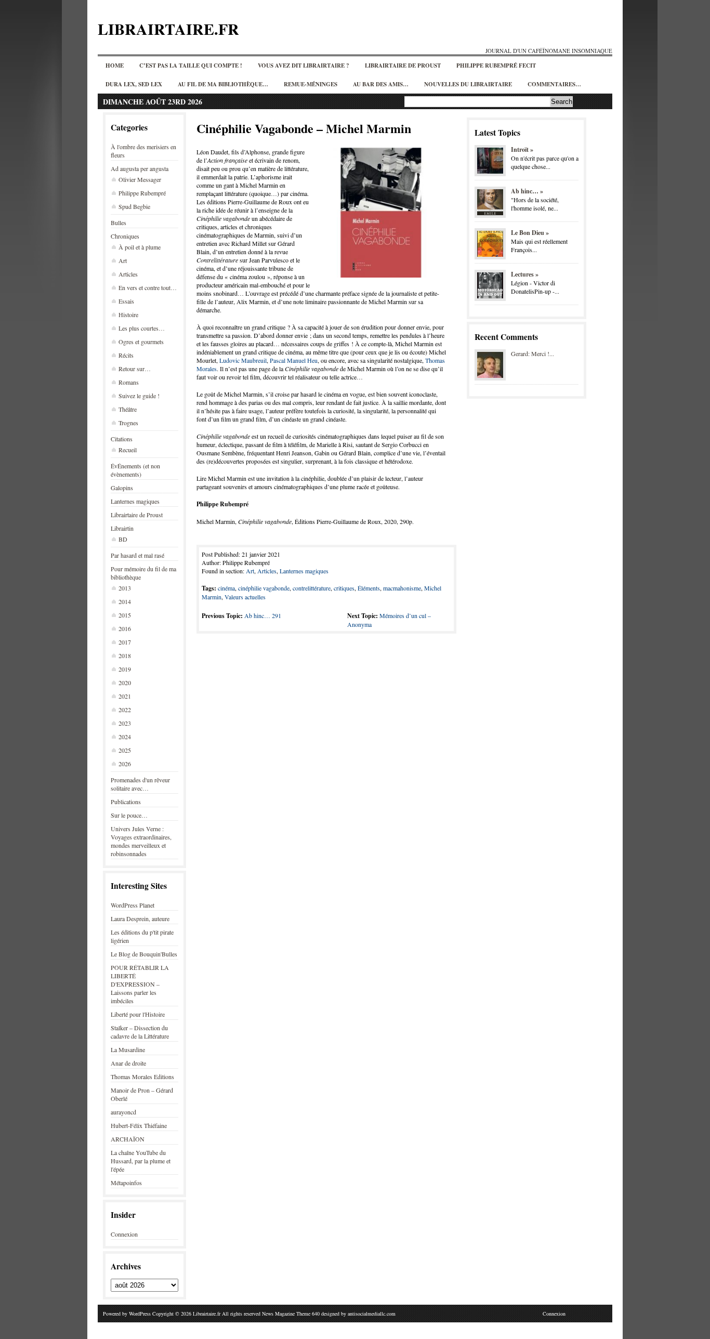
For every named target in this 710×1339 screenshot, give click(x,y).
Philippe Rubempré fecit (496, 65)
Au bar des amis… (381, 84)
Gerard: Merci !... (532, 353)
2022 (125, 709)
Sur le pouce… (129, 815)
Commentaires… (554, 84)
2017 (125, 642)
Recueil (128, 449)
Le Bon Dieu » (530, 232)
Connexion (124, 1234)
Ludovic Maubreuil (243, 360)
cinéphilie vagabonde (264, 588)
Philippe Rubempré (142, 193)
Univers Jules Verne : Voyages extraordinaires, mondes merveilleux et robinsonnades (141, 841)
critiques (344, 588)
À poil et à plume (140, 247)
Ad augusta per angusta (139, 168)
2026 (125, 763)
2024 (125, 736)
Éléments (369, 588)
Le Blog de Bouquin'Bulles (144, 954)
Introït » (522, 149)
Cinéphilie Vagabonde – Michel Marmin (303, 128)
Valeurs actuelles (245, 597)
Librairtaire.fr (168, 28)
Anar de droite (128, 1063)
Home (115, 65)
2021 (125, 696)
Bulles (118, 222)
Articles (128, 274)
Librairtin (122, 528)
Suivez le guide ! (139, 395)
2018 (125, 655)
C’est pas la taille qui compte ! (190, 65)
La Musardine (128, 1049)
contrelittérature (312, 588)
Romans (129, 382)
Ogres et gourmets (141, 341)
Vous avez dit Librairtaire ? (303, 65)
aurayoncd (123, 1112)
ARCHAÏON (127, 1139)
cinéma (226, 588)
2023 (125, 723)
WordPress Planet (132, 905)
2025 (125, 750)
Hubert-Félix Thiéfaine (139, 1125)
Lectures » (524, 274)
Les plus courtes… (142, 328)
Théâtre (128, 409)
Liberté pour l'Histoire (138, 1014)
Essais (126, 301)
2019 (125, 669)
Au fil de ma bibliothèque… (223, 84)
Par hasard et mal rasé (137, 555)
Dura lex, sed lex (134, 84)
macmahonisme (402, 588)
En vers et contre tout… (148, 287)
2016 (125, 628)
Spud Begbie (134, 206)
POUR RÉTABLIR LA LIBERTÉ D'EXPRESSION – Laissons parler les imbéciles (140, 984)
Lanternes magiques (135, 501)
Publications (126, 801)
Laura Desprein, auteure (140, 918)
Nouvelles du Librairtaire (468, 84)
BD (123, 539)
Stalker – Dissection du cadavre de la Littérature (140, 1031)
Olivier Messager (140, 179)
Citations (122, 439)
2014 (125, 601)
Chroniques (125, 236)
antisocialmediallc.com (372, 1313)
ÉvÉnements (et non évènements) (135, 470)
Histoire (128, 314)
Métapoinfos (126, 1182)
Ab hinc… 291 (262, 615)
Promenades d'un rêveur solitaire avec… (140, 784)
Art (123, 260)
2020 (125, 682)
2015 (125, 615)
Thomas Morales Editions (142, 1076)
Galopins (122, 487)
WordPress (140, 1313)
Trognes (128, 422)
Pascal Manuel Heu (294, 360)
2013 (125, 588)
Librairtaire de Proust (403, 65)
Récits (126, 355)
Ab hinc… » (527, 191)
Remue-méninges (310, 84)
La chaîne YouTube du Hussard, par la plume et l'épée (140, 1160)
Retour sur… (135, 368)
